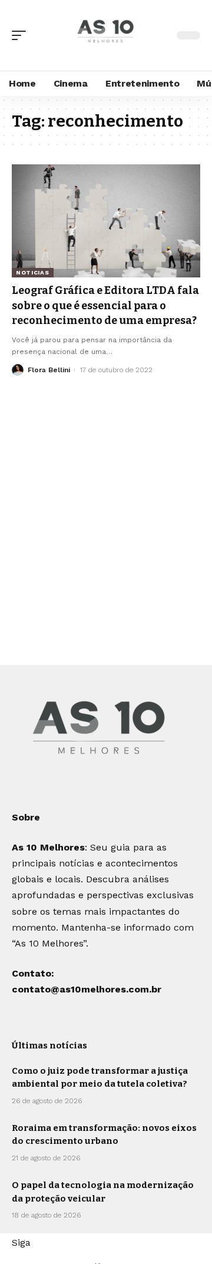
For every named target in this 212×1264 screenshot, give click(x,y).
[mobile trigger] (22, 35)
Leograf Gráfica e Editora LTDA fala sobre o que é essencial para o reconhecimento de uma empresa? (105, 305)
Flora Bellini (49, 370)
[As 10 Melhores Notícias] (106, 35)
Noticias (32, 272)
